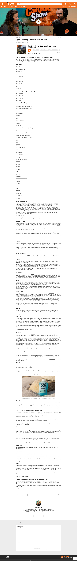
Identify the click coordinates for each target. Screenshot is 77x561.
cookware (33, 334)
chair (27, 423)
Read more (38, 515)
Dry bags (17, 171)
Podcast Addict (44, 482)
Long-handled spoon (19, 156)
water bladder (37, 455)
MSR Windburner (19, 152)
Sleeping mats (21, 459)
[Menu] (2, 3)
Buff (16, 130)
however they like (34, 282)
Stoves (17, 140)
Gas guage (18, 164)
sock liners (32, 274)
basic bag (38, 469)
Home (17, 37)
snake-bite (38, 415)
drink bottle (39, 343)
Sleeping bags (18, 125)
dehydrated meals (46, 339)
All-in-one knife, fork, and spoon (21, 159)
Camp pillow (18, 190)
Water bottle (18, 157)
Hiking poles (18, 183)
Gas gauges (57, 355)
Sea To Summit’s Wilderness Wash (30, 364)
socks (41, 304)
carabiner (48, 256)
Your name (19, 542)
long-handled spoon (20, 341)
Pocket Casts (39, 482)
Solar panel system (19, 113)
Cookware (18, 144)
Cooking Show (22, 6)
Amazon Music (29, 482)
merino (57, 247)
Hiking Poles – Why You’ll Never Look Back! (23, 109)
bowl (23, 339)
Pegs (17, 186)
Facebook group (47, 485)
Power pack (18, 115)
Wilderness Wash (19, 167)
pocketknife (57, 347)
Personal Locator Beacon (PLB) (21, 178)
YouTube (18, 482)
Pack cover (18, 169)
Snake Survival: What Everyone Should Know (24, 106)
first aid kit (20, 412)
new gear (27, 319)
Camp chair (18, 181)
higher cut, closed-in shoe (47, 306)
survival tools (44, 422)
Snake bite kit (18, 176)
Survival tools (18, 179)
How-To (5, 6)
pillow (27, 455)
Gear (2, 6)
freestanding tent (46, 439)
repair (50, 447)
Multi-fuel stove (18, 166)
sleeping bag (26, 265)
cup (16, 335)
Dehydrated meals (19, 154)
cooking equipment (27, 326)
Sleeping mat (18, 193)
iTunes (25, 482)
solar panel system (43, 230)
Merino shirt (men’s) (19, 121)
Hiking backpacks (19, 195)
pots (19, 326)
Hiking (24, 494)
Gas (16, 162)
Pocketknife (18, 161)
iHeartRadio (34, 482)
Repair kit (17, 188)
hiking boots (51, 293)
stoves (17, 326)
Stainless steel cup (19, 145)
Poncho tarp (18, 173)
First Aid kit (18, 174)
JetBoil (17, 150)
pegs (57, 442)
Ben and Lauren (18, 42)
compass (55, 234)
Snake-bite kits (26, 416)
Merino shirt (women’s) (20, 120)
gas (18, 355)
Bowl (17, 149)
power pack (21, 233)
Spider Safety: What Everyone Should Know (24, 108)
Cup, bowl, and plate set (20, 147)
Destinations (11, 6)
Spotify (22, 482)
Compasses (18, 116)
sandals (29, 304)
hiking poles (21, 430)
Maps (17, 118)
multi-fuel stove (52, 359)
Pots (17, 142)
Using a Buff (18, 198)
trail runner (29, 295)
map (60, 234)
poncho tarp (45, 405)
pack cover (25, 402)
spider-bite (44, 415)
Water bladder (18, 191)
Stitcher (50, 482)
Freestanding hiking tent (20, 185)
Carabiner (18, 123)
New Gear (18, 139)
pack (29, 465)
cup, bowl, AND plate (51, 337)
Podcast (16, 6)
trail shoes (33, 299)
